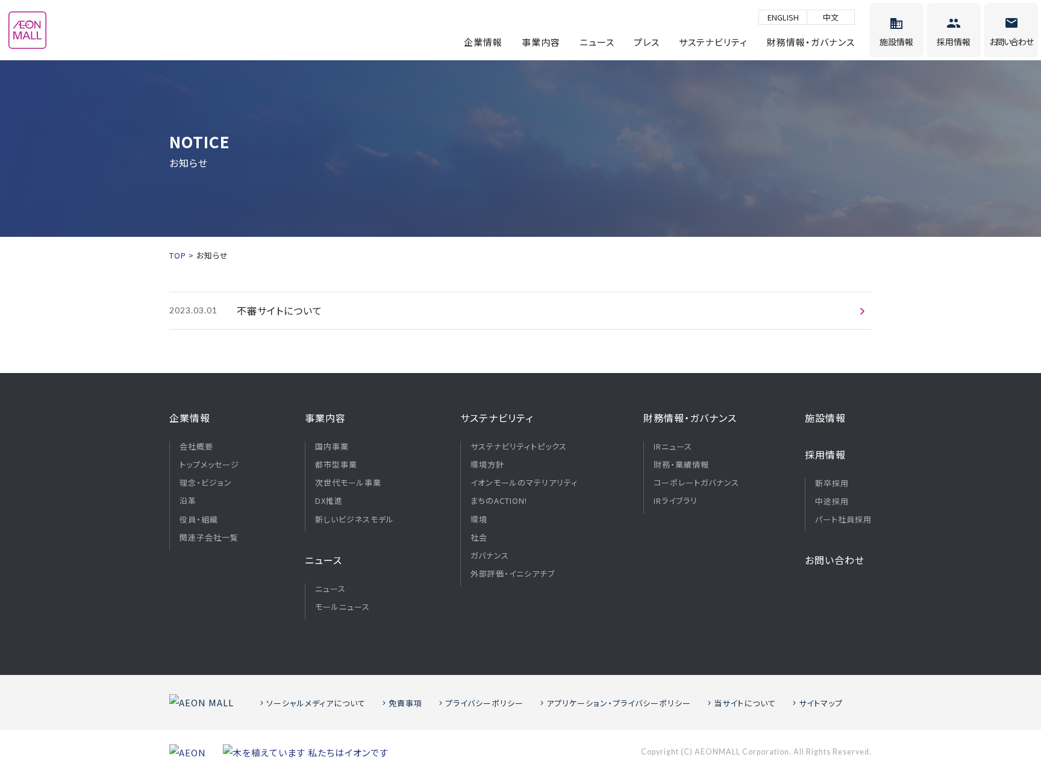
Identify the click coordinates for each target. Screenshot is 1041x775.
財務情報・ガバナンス (811, 42)
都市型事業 (336, 464)
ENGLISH (783, 17)
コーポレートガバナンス (696, 482)
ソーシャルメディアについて (316, 703)
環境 (478, 519)
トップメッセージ (209, 464)
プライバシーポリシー (484, 703)
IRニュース (673, 446)
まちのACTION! (498, 500)
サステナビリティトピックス (518, 446)
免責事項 (405, 703)
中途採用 (832, 501)
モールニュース (342, 606)
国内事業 (332, 446)
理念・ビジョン (206, 482)
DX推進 (329, 500)
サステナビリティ (713, 42)
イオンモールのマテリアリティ (524, 482)
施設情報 (825, 417)
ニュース (597, 42)
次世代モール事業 (348, 482)
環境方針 (487, 464)
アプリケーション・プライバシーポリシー (618, 703)
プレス (647, 42)
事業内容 (541, 42)
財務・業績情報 (681, 464)
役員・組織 (199, 519)
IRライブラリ (676, 500)
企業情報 (483, 42)
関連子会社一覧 (209, 537)
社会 (478, 537)
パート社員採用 (843, 519)
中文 (831, 17)
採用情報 (825, 454)
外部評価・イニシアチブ (512, 573)
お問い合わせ (834, 560)
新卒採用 (832, 483)
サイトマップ (821, 703)
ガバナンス (489, 555)
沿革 (188, 500)
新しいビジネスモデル (354, 519)
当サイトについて (745, 703)
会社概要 (196, 446)
